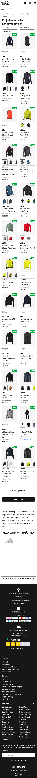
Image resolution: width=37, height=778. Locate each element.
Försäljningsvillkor (8, 684)
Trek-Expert (23, 729)
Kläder (28, 14)
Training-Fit (23, 727)
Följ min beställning (9, 667)
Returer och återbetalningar (12, 686)
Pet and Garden (25, 712)
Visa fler (18, 499)
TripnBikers (23, 734)
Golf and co (6, 724)
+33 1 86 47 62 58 (18, 603)
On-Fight (5, 739)
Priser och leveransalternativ (12, 694)
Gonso (4, 280)
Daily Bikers (6, 709)
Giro (3, 56)
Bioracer (5, 167)
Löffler (22, 130)
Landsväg (21, 14)
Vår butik (5, 699)
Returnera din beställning (18, 635)
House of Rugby (7, 729)
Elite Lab (5, 316)
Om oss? (5, 679)
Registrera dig (18, 760)
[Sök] (7, 8)
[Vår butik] (25, 3)
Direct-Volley (6, 714)
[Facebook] (16, 774)
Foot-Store (5, 719)
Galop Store (6, 722)
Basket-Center (7, 707)
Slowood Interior (25, 714)
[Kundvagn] (35, 3)
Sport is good (24, 724)
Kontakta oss (18, 596)
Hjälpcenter (6, 664)
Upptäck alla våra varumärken (18, 578)
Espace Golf (6, 717)
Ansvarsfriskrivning (9, 689)
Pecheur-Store (24, 709)
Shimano (5, 429)
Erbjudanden (11, 14)
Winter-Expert (24, 737)
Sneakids (22, 722)
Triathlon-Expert (25, 732)
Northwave (24, 167)
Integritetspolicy (7, 696)
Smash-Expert (24, 717)
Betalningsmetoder (8, 691)
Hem (3, 14)
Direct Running (7, 712)
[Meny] (2, 8)
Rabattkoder (6, 672)
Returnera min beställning (11, 669)
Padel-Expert (24, 707)
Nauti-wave (6, 737)
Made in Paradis (8, 734)
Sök (10, 9)
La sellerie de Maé (8, 732)
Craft (4, 93)
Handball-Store (7, 727)
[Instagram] (21, 774)
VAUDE (23, 206)
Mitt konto (5, 662)
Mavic (22, 93)
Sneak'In (22, 719)
